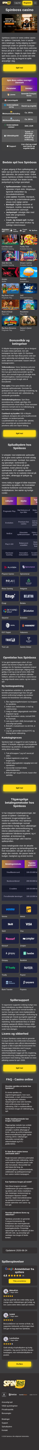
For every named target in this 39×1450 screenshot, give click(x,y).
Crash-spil (25, 230)
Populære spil (5, 230)
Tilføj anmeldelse (19, 1281)
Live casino (15, 230)
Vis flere (19, 1364)
